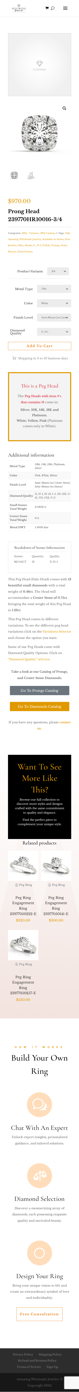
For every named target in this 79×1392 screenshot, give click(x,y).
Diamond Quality (17, 332)
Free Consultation (39, 1314)
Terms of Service (29, 1367)
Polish (46, 245)
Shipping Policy (50, 1354)
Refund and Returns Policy (37, 1360)
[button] (64, 108)
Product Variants (30, 271)
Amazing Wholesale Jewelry (24, 239)
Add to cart (40, 346)
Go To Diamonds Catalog (39, 706)
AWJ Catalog (47, 233)
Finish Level (23, 317)
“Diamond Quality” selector (29, 659)
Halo (20, 245)
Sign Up (52, 1367)
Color (28, 303)
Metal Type (24, 289)
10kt (67, 233)
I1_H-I (37, 245)
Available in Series (53, 239)
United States (25, 251)
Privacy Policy (23, 1354)
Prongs (55, 245)
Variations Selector (57, 631)
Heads (28, 245)
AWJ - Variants (30, 233)
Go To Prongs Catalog (39, 690)
